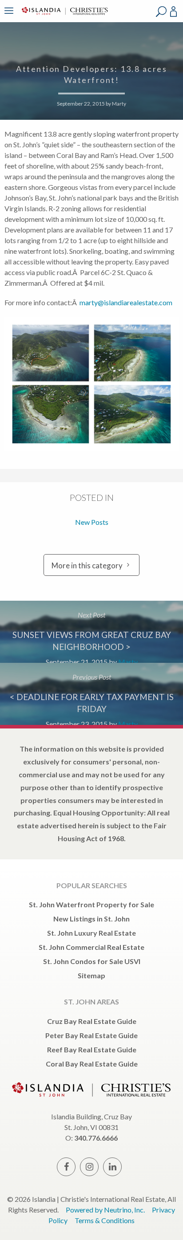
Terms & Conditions (105, 1220)
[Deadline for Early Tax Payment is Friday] (91, 694)
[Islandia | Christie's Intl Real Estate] (63, 16)
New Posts (91, 522)
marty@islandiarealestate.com (126, 302)
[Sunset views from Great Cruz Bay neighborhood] (91, 632)
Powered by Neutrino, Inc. (105, 1209)
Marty (119, 103)
